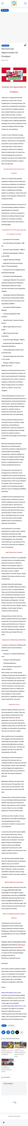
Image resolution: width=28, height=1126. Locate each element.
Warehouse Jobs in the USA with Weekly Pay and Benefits (7, 1052)
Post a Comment (8, 1083)
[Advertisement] (14, 27)
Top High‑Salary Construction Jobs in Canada (6, 1069)
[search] (25, 3)
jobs (19, 1116)
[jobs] (14, 3)
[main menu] (2, 3)
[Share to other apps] (22, 1032)
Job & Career (5, 45)
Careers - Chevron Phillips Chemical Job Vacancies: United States (19, 1053)
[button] (8, 1032)
